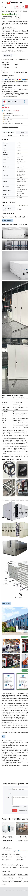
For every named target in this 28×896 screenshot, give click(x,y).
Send (15, 810)
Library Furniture (14, 11)
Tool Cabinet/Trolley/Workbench (9, 854)
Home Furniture (19, 859)
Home (3, 11)
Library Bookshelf (23, 11)
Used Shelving (19, 878)
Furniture (8, 11)
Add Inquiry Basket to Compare (10, 127)
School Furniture (5, 859)
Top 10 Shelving (6, 881)
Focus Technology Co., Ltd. (19, 890)
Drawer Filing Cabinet (21, 857)
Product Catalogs (23, 851)
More (3, 884)
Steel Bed (18, 854)
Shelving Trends (17, 881)
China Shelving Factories (9, 874)
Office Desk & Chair (6, 857)
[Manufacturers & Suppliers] (14, 2)
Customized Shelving (8, 878)
